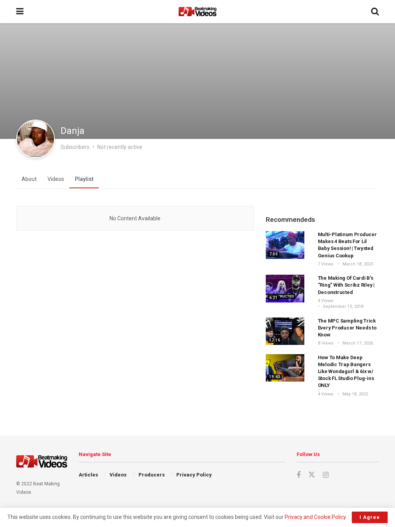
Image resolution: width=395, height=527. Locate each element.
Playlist (84, 179)
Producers (151, 475)
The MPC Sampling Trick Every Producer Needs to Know (347, 328)
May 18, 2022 (354, 394)
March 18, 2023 (357, 264)
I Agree (370, 517)
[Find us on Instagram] (326, 475)
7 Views (325, 264)
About (29, 179)
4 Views (325, 300)
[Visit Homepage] (197, 11)
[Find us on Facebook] (298, 475)
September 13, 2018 (342, 306)
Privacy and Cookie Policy (315, 517)
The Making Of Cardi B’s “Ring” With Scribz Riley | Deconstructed (346, 285)
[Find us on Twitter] (311, 475)
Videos (55, 179)
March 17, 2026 (357, 343)
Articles (88, 475)
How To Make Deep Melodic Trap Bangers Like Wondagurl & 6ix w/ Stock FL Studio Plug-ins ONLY (346, 371)
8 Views (325, 343)
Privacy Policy (194, 475)
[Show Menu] (20, 11)
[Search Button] (375, 11)
